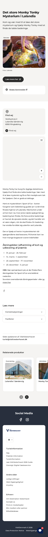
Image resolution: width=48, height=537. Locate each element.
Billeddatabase (12, 511)
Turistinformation (13, 459)
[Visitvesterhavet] (13, 430)
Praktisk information (14, 456)
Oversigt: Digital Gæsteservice (18, 465)
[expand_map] (41, 140)
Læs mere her (11, 79)
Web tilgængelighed (14, 482)
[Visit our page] (21, 420)
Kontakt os (10, 502)
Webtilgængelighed (34, 531)
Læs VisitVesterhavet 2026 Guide (19, 462)
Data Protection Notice (15, 531)
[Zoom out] (41, 176)
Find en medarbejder (15, 505)
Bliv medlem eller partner (16, 508)
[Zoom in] (41, 170)
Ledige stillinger (12, 479)
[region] (24, 158)
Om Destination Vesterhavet (17, 499)
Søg (7, 453)
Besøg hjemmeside (17, 90)
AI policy (9, 485)
